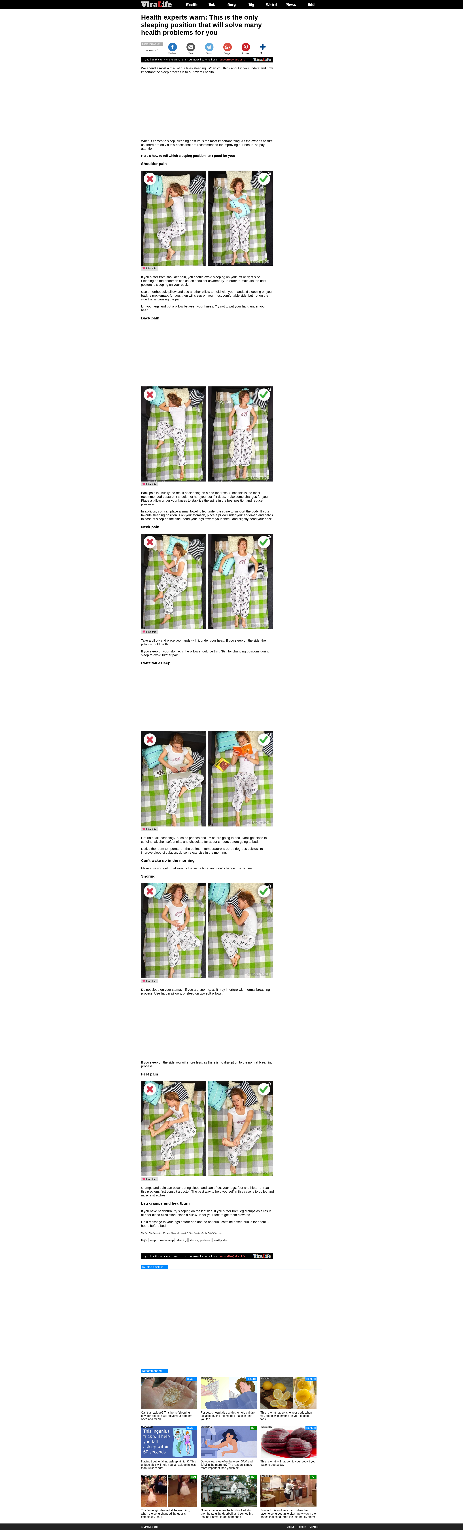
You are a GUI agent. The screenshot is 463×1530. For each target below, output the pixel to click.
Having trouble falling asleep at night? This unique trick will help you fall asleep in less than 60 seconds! (168, 1465)
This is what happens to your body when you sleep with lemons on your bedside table (286, 1416)
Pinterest (246, 53)
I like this (150, 268)
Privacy (302, 1526)
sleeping (181, 1240)
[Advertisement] (305, 68)
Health (191, 5)
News (291, 5)
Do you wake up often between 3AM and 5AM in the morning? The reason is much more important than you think (227, 1465)
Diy (251, 5)
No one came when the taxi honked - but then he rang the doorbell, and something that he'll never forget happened (227, 1513)
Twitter (209, 53)
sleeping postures (200, 1240)
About (290, 1526)
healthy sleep (221, 1240)
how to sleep (166, 1240)
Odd (311, 5)
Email (190, 53)
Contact (313, 1526)
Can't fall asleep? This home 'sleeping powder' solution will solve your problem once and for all (166, 1416)
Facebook (172, 53)
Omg (232, 5)
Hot (212, 5)
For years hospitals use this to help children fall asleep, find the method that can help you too (228, 1416)
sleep (152, 1240)
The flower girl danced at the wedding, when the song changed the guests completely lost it (165, 1513)
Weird (271, 5)
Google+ (227, 53)
